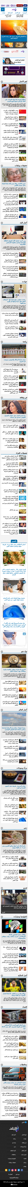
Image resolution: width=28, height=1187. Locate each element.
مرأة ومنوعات (23, 1146)
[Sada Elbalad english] (3, 5)
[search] (3, 9)
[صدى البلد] (14, 9)
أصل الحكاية (13, 1150)
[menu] (25, 9)
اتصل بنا (10, 1174)
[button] (25, 30)
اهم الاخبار (17, 12)
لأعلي (23, 1122)
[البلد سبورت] (19, 5)
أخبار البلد (10, 12)
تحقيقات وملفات (12, 1162)
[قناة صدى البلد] (25, 5)
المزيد (3, 912)
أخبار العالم (24, 1150)
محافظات (14, 1154)
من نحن (17, 1174)
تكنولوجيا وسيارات (12, 1158)
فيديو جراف (23, 1154)
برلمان (25, 1162)
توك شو (14, 1142)
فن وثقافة (24, 1142)
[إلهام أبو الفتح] (14, 64)
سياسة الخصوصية (14, 1177)
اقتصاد (25, 1158)
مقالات (24, 1166)
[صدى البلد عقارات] (8, 5)
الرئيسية (25, 12)
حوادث (3, 12)
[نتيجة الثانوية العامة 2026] (14, 52)
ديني (15, 1146)
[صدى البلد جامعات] (13, 5)
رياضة (14, 1138)
